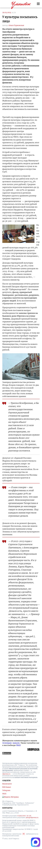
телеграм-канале (11, 743)
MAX (18, 745)
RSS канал (6, 787)
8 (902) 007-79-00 (24, 816)
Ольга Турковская (16, 25)
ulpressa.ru (6, 774)
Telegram (6, 790)
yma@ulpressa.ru (32, 817)
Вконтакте (7, 784)
